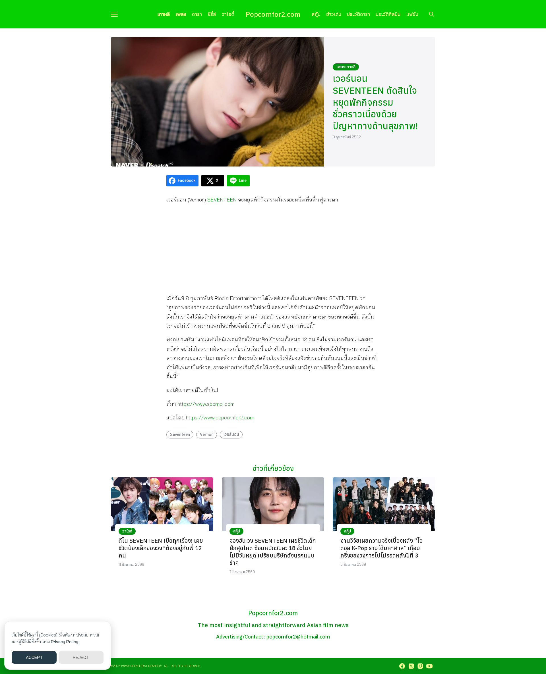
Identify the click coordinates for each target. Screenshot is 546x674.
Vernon (207, 434)
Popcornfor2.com (273, 14)
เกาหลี (163, 14)
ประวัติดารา (358, 14)
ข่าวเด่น (333, 14)
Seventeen (180, 434)
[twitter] (411, 666)
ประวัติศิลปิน (388, 14)
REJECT (81, 657)
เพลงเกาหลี (345, 66)
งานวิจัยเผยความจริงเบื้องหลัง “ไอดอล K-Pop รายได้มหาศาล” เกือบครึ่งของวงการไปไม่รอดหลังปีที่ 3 (381, 548)
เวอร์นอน (231, 434)
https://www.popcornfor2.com (220, 417)
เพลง (180, 14)
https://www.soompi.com (206, 404)
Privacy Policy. (65, 641)
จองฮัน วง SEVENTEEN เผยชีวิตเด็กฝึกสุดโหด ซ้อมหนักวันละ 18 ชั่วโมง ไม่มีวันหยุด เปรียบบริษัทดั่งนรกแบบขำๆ (272, 552)
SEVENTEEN (222, 199)
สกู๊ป (316, 14)
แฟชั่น (412, 14)
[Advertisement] (273, 248)
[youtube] (429, 666)
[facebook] (402, 666)
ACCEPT (34, 657)
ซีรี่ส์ (212, 14)
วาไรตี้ (228, 14)
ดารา (197, 14)
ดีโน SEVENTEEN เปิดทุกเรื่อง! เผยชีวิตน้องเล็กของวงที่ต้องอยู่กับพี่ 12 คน (161, 548)
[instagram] (420, 666)
